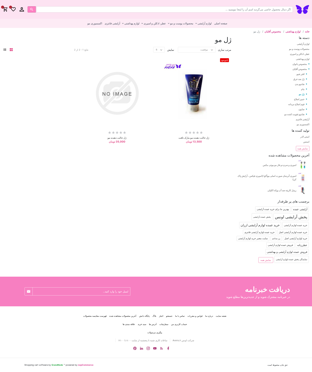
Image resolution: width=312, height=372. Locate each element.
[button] (22, 9)
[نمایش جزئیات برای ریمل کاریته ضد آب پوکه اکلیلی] (303, 190)
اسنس (306, 141)
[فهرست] (5, 50)
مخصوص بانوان (299, 64)
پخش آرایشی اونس (291, 217)
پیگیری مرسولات (154, 332)
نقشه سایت (221, 316)
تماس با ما (180, 316)
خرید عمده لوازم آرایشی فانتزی (259, 232)
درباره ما (209, 316)
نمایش (170, 49)
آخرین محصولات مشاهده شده (122, 316)
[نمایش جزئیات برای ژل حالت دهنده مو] (117, 93)
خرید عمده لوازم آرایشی (295, 225)
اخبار (161, 316)
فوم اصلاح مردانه (296, 104)
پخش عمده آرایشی (262, 217)
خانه (307, 31)
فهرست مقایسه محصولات (95, 316)
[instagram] (148, 348)
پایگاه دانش (144, 316)
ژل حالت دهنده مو (117, 137)
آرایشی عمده (300, 209)
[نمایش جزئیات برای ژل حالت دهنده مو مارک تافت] (193, 93)
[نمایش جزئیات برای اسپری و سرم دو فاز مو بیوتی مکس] (303, 165)
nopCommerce (85, 365)
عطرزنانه (302, 245)
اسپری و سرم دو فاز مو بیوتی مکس (279, 165)
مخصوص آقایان (299, 69)
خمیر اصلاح (299, 99)
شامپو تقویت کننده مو (294, 114)
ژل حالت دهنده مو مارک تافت (194, 137)
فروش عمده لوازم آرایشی (280, 245)
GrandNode (57, 365)
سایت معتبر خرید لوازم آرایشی (253, 238)
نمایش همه (302, 148)
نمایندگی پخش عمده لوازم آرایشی (291, 259)
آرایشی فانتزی (302, 119)
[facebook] (168, 348)
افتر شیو (301, 74)
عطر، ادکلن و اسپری (299, 54)
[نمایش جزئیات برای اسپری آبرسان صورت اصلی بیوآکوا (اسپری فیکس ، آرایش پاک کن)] (303, 177)
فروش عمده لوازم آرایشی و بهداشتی (287, 251)
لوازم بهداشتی (302, 59)
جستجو (169, 316)
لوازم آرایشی (303, 43)
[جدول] (11, 50)
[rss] (161, 348)
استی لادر (304, 136)
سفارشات (163, 324)
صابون (302, 109)
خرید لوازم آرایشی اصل (295, 238)
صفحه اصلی (220, 23)
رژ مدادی (276, 238)
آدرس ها (153, 324)
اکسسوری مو (303, 124)
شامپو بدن (300, 84)
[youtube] (155, 348)
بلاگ (154, 316)
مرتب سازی (224, 49)
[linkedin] (141, 348)
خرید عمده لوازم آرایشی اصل (293, 232)
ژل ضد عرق (299, 79)
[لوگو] (302, 9)
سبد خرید (142, 324)
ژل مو (302, 94)
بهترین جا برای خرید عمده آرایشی (273, 209)
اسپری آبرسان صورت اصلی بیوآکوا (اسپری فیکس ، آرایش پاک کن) (267, 177)
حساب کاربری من (179, 324)
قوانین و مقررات (195, 316)
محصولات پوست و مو (299, 49)
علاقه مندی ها (129, 324)
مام (303, 89)
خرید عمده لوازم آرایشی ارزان (260, 225)
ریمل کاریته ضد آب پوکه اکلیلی (281, 190)
